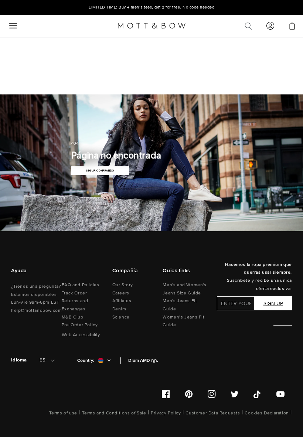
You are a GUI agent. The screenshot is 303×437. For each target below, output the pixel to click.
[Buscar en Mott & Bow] (248, 26)
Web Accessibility (81, 335)
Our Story (122, 285)
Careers (120, 293)
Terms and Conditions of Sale (114, 413)
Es (42, 360)
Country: (85, 360)
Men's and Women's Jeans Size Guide (184, 289)
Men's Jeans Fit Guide (180, 305)
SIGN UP (273, 303)
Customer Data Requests (212, 413)
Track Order (74, 293)
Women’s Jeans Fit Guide (183, 321)
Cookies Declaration (267, 413)
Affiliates (122, 301)
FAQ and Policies (80, 285)
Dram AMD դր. (143, 360)
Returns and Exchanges (75, 305)
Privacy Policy (166, 413)
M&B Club (73, 317)
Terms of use (63, 413)
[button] (13, 26)
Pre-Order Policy (80, 325)
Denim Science (121, 313)
